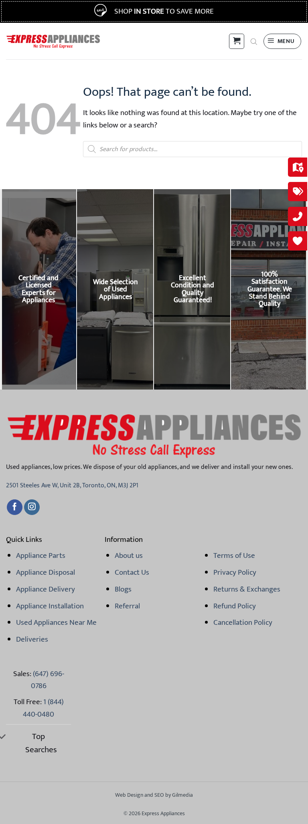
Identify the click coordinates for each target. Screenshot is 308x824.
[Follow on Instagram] (32, 507)
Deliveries (32, 639)
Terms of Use (234, 555)
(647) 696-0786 (47, 679)
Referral (127, 606)
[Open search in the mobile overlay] (254, 41)
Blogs (123, 589)
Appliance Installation (50, 606)
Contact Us (132, 572)
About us (129, 555)
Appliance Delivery (45, 589)
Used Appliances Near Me (56, 622)
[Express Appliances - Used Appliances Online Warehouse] (53, 41)
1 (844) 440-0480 (43, 707)
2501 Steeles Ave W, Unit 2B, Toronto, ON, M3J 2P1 (72, 485)
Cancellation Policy (242, 622)
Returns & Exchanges (246, 589)
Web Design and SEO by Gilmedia (154, 795)
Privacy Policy (234, 572)
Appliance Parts (40, 555)
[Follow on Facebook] (14, 507)
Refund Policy (234, 606)
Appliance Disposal (45, 572)
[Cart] (236, 41)
